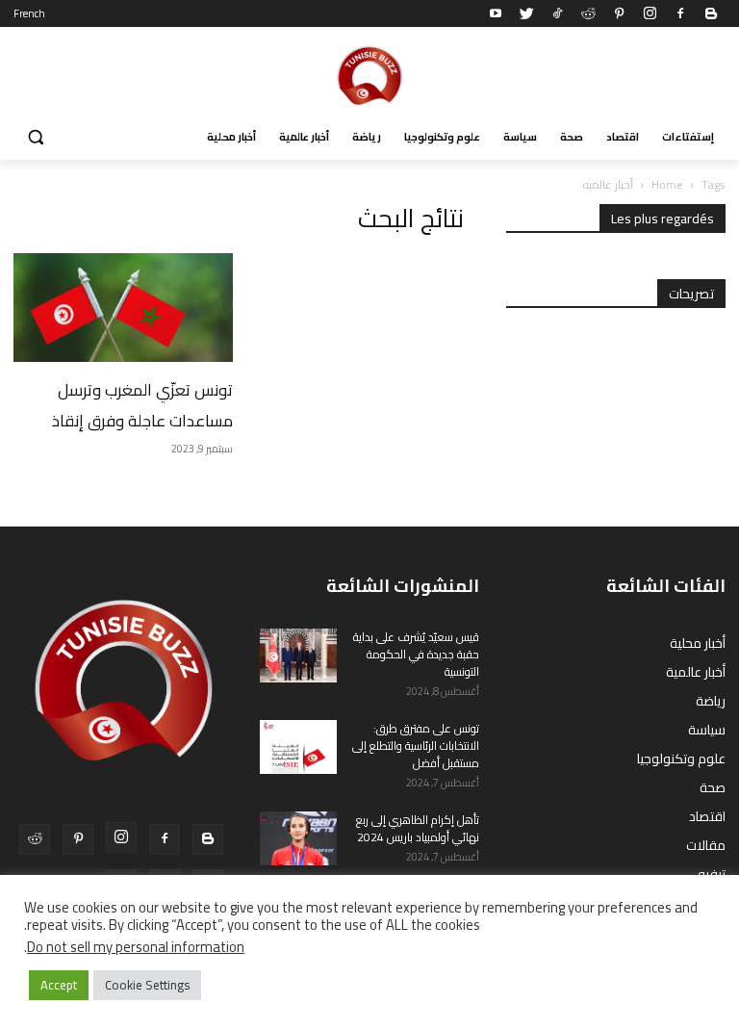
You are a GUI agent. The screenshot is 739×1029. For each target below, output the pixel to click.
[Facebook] (680, 13)
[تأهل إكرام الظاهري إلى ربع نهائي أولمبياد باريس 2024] (298, 838)
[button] (36, 137)
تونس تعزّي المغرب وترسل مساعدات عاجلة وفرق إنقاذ (142, 405)
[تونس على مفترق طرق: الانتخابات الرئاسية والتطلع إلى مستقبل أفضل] (298, 747)
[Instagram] (649, 13)
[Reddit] (587, 13)
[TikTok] (557, 13)
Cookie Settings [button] (147, 984)
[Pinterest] (618, 13)
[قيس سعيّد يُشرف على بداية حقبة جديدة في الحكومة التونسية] (298, 655)
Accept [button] (58, 984)
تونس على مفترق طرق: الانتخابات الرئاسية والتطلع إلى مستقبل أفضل (415, 745)
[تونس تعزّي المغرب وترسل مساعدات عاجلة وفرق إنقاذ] (123, 307)
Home (667, 184)
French (29, 13)
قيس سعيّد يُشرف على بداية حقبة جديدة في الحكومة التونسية (416, 654)
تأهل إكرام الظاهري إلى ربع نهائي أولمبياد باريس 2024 (417, 828)
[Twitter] (526, 13)
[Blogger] (711, 13)
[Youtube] (495, 13)
